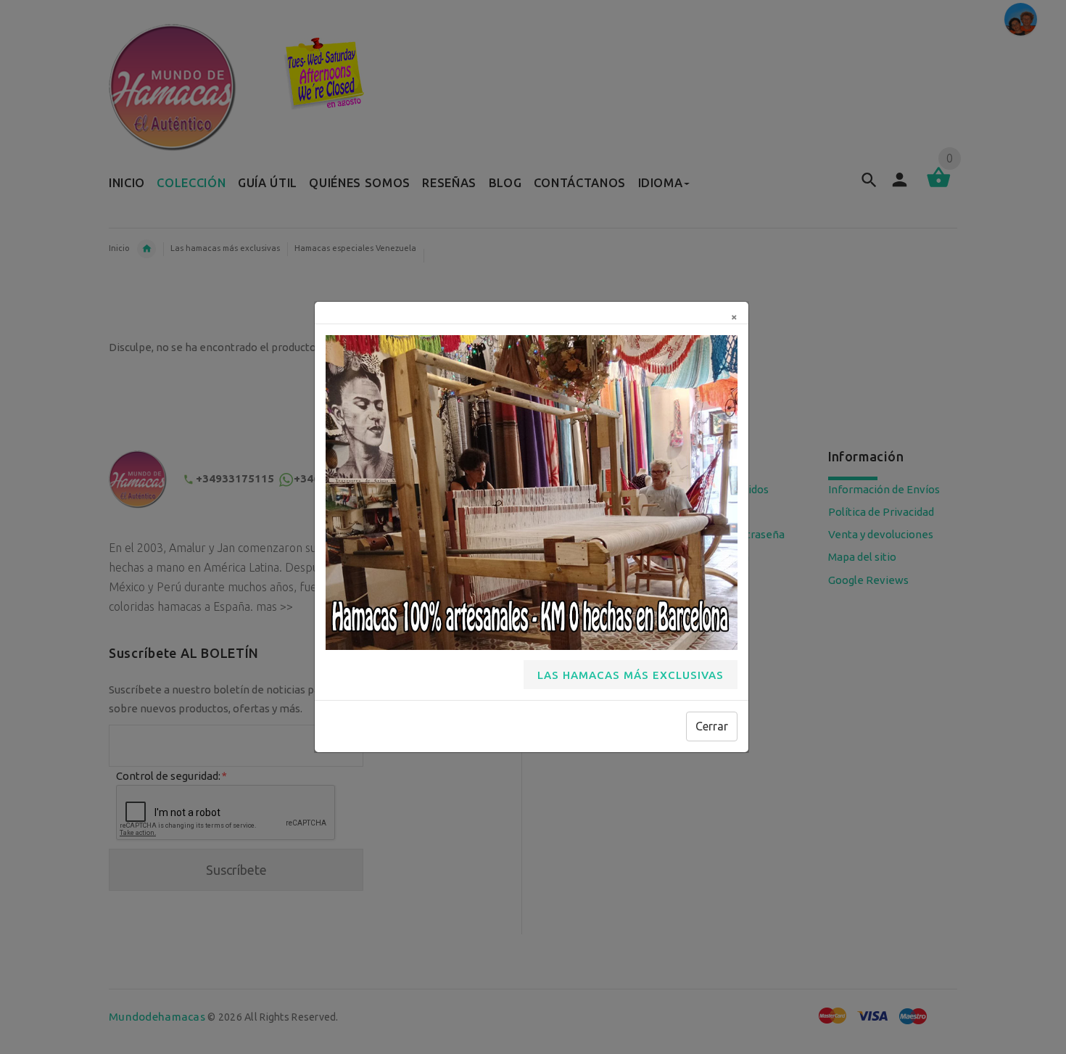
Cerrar (711, 726)
